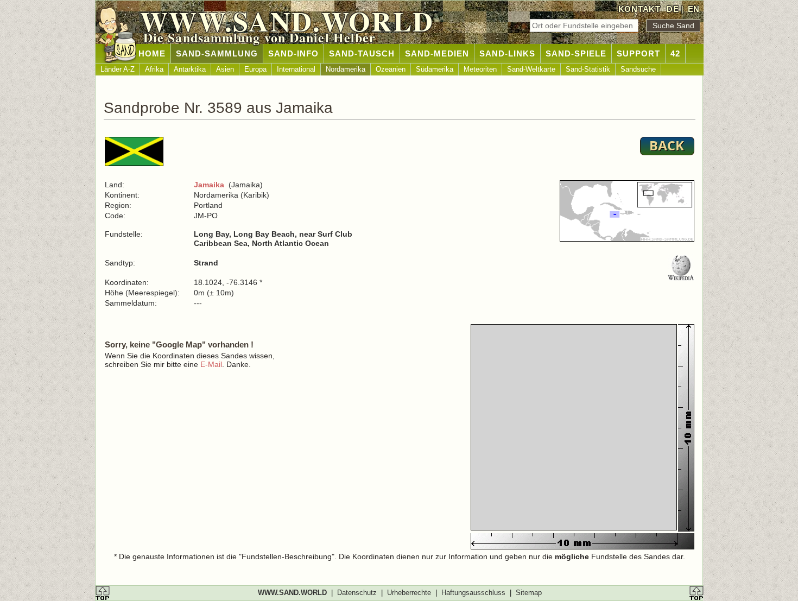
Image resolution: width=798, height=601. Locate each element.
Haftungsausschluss (473, 593)
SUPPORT (638, 53)
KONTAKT (639, 9)
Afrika (154, 69)
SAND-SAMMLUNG (217, 53)
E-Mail (211, 364)
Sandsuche (638, 69)
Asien (225, 69)
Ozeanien (391, 69)
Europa (255, 69)
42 (675, 53)
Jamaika (209, 184)
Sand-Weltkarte (531, 69)
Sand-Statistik (588, 69)
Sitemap (529, 593)
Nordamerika (345, 69)
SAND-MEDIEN (437, 53)
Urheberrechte (409, 593)
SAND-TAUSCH (362, 53)
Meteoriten (480, 69)
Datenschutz (357, 593)
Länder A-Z (117, 69)
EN (694, 9)
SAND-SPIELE (576, 53)
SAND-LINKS (507, 53)
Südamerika (434, 69)
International (296, 69)
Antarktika (190, 69)
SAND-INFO (293, 53)
